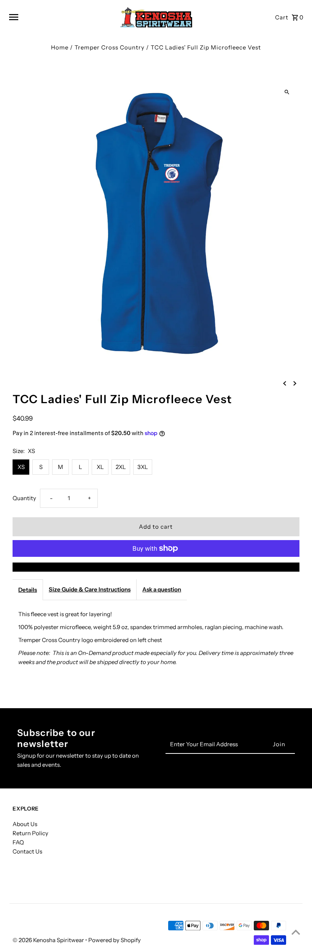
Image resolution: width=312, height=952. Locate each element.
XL (100, 466)
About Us (25, 824)
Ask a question (161, 589)
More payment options (156, 567)
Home (59, 47)
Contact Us (27, 851)
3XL (142, 466)
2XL (121, 466)
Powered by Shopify (114, 940)
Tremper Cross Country (110, 47)
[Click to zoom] (287, 92)
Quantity (24, 498)
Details (27, 589)
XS (21, 466)
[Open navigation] (60, 17)
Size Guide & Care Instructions (90, 589)
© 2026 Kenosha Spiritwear (49, 940)
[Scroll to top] (295, 932)
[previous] (284, 383)
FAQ (18, 842)
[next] (294, 383)
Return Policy (30, 833)
